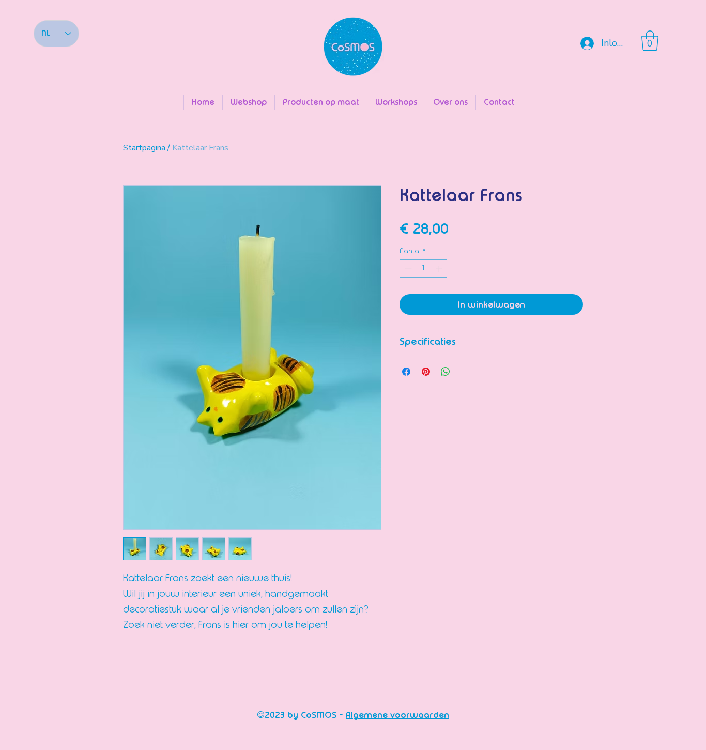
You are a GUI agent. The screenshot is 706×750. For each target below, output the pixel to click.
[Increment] (440, 269)
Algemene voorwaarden (397, 715)
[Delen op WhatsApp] (445, 371)
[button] (649, 40)
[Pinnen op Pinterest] (426, 371)
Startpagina (144, 148)
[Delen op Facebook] (406, 371)
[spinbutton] (423, 269)
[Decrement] (407, 269)
